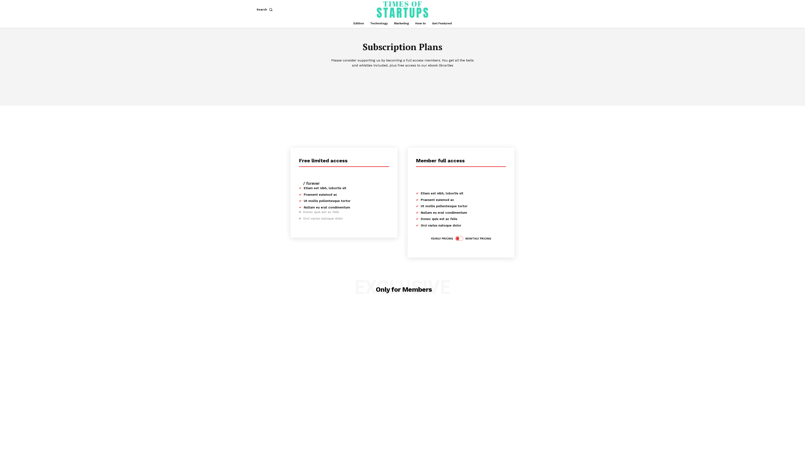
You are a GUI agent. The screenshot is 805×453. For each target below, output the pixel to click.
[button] (265, 9)
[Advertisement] (402, 137)
